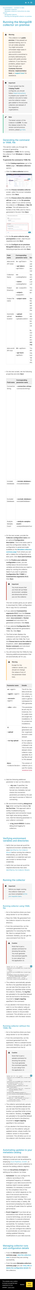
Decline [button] (22, 1284)
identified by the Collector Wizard (17, 870)
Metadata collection (11, 9)
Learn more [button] (11, 1287)
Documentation (7, 8)
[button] (28, 2)
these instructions (19, 93)
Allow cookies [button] (29, 1284)
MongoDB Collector (11, 14)
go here (22, 130)
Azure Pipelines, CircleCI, (19, 1162)
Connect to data (19, 8)
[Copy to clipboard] (31, 966)
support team (19, 73)
